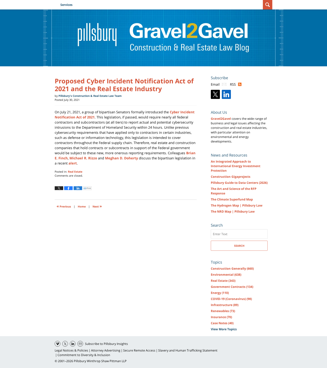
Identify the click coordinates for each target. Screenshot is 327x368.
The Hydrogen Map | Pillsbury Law (236, 205)
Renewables (223, 311)
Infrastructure (224, 305)
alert (73, 163)
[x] (65, 344)
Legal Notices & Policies (71, 350)
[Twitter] (215, 94)
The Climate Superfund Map (232, 199)
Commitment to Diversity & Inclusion (84, 355)
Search (239, 245)
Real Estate (75, 171)
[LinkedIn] (226, 94)
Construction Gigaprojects (230, 177)
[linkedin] (73, 344)
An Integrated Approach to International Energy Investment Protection (235, 166)
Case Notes (222, 323)
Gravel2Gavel (221, 119)
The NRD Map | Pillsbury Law (233, 211)
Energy (220, 293)
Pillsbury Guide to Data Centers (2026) (239, 183)
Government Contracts (232, 287)
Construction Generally (232, 268)
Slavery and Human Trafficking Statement (187, 350)
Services (66, 5)
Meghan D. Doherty (121, 158)
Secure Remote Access (139, 350)
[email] (80, 344)
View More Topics (224, 329)
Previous (64, 206)
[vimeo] (57, 344)
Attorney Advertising (105, 350)
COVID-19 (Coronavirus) (231, 299)
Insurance (221, 317)
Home (82, 206)
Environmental (226, 274)
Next (97, 206)
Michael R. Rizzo (83, 158)
